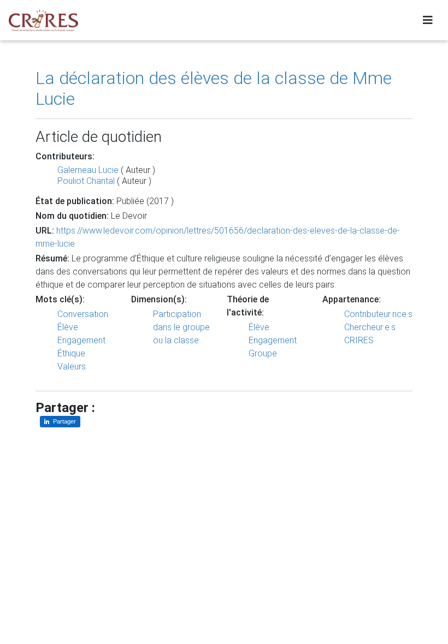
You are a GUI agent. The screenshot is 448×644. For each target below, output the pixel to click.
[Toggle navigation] (427, 20)
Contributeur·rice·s (378, 314)
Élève (67, 327)
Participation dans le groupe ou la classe (181, 327)
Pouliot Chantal (86, 181)
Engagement (81, 340)
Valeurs (71, 366)
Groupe (263, 353)
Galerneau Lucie (88, 170)
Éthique (71, 353)
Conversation (82, 314)
